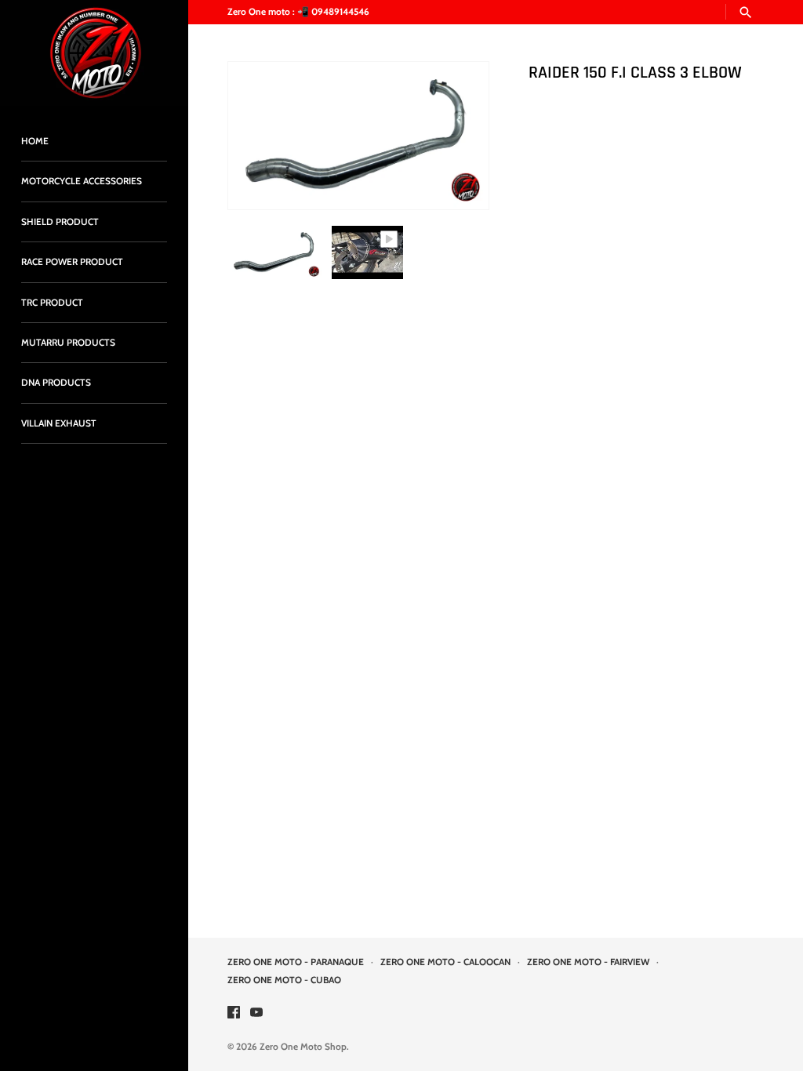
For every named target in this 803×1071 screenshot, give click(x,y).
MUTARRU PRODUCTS (68, 342)
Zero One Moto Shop (303, 1046)
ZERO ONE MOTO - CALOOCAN (445, 962)
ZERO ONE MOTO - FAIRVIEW (588, 962)
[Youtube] (256, 1013)
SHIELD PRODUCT (60, 221)
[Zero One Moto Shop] (94, 53)
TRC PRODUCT (52, 302)
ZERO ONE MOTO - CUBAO (284, 980)
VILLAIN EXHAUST (58, 423)
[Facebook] (233, 1013)
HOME (35, 141)
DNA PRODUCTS (56, 382)
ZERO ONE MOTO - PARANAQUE (295, 962)
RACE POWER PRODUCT (72, 261)
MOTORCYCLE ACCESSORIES (81, 181)
